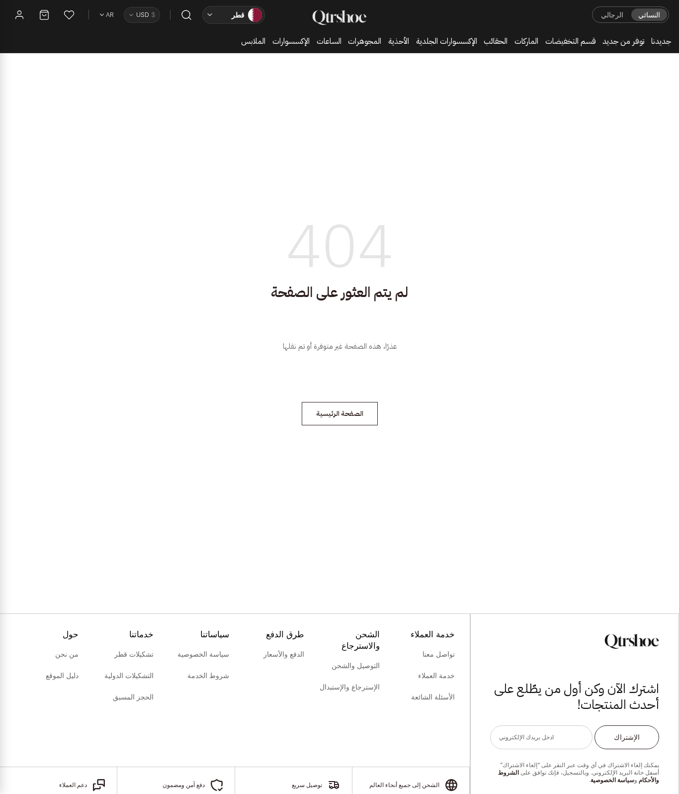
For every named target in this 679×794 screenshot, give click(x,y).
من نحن (67, 654)
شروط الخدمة (208, 676)
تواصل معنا (439, 654)
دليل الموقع (62, 676)
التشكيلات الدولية (129, 676)
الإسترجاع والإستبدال (350, 687)
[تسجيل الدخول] (19, 14)
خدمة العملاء (436, 676)
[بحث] (186, 15)
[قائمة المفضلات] (69, 14)
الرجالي (612, 14)
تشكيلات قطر (134, 654)
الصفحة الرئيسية (339, 413)
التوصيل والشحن (356, 666)
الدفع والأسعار (283, 654)
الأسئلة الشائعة (433, 697)
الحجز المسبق (133, 697)
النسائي (649, 14)
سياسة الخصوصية (612, 780)
